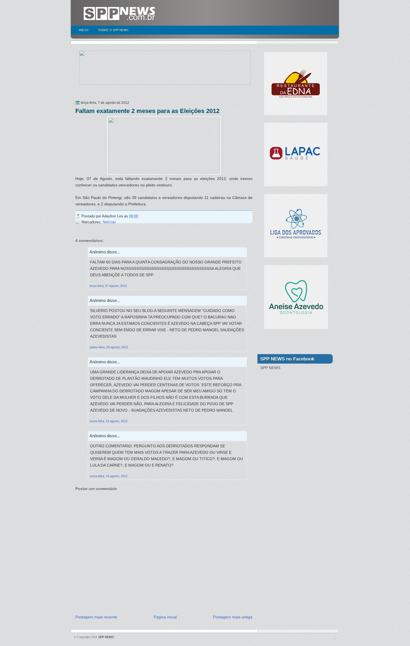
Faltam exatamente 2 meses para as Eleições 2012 (147, 110)
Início (83, 30)
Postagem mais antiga (232, 617)
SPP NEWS (106, 637)
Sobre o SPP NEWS (113, 30)
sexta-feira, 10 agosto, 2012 (108, 421)
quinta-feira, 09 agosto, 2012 (109, 347)
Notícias (109, 222)
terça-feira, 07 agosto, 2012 (108, 285)
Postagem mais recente (96, 617)
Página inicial (165, 617)
